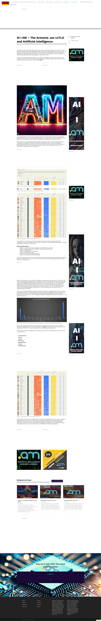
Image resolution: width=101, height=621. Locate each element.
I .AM (12, 2)
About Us (23, 600)
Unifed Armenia (66, 2)
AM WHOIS (39, 604)
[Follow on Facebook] (50, 580)
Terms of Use (24, 606)
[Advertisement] (50, 18)
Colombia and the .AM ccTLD (71, 500)
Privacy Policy (24, 604)
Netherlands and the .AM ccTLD (48, 500)
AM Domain (16, 2)
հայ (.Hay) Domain (58, 2)
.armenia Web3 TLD (41, 2)
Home (9, 2)
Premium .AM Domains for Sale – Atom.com (28, 2)
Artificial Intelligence (74, 2)
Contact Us (24, 602)
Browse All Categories (57, 481)
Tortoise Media (28, 142)
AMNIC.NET (39, 602)
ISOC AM (38, 600)
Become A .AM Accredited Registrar (86, 2)
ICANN (38, 606)
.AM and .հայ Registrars (12, 4)
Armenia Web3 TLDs (49, 2)
